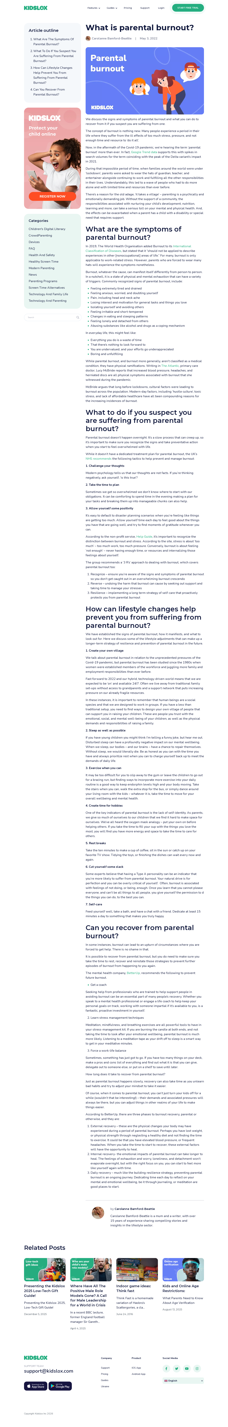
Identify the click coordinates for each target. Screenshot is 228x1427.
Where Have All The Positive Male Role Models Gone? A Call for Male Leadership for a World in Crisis (88, 1295)
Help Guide (144, 537)
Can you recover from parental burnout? (49, 92)
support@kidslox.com (48, 1371)
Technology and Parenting (48, 301)
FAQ (32, 248)
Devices (34, 242)
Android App (138, 1374)
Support (105, 1368)
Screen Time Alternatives (47, 288)
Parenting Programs (43, 281)
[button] (183, 1380)
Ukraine (105, 1386)
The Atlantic (170, 366)
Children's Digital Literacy (47, 229)
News (33, 275)
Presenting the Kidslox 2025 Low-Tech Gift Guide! (44, 1291)
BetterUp (133, 973)
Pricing (104, 1374)
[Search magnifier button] (78, 317)
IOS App (136, 1368)
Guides (104, 1380)
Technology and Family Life (48, 294)
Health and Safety (42, 255)
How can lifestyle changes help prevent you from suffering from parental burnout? (52, 75)
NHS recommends (99, 459)
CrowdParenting (40, 235)
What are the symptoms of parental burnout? (53, 41)
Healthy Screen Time (43, 261)
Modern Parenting (41, 268)
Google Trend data (144, 152)
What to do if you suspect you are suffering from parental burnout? (54, 56)
